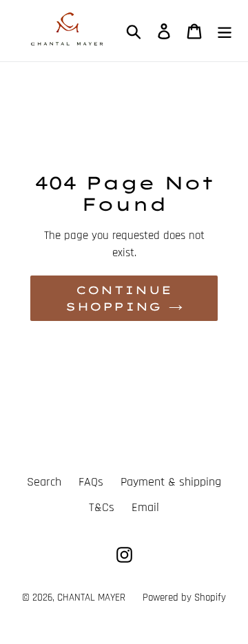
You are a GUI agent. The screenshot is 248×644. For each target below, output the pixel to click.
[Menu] (224, 30)
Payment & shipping (171, 482)
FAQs (91, 482)
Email (145, 507)
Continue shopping (118, 298)
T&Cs (101, 507)
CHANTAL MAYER (91, 597)
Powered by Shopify (184, 597)
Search (44, 482)
